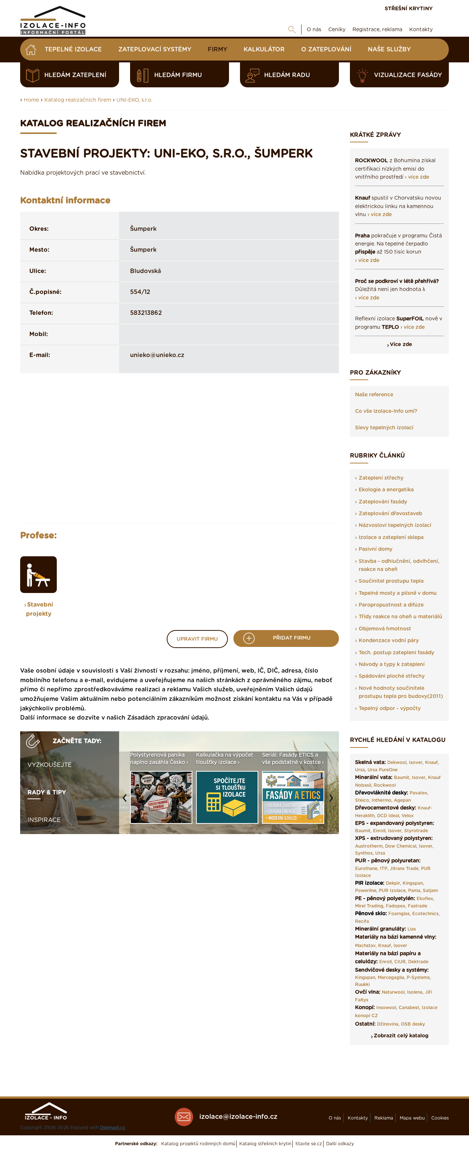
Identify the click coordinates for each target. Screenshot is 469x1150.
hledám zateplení (75, 75)
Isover (415, 762)
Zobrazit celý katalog (401, 1035)
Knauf (431, 762)
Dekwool (396, 762)
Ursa (360, 770)
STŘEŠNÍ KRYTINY (409, 8)
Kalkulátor (264, 49)
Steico (362, 800)
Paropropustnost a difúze (391, 605)
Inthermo (381, 800)
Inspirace (44, 820)
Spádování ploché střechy (392, 676)
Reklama (383, 1118)
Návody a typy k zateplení (392, 664)
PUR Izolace (392, 890)
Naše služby (389, 49)
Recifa (362, 921)
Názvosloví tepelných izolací (395, 525)
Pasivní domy (375, 549)
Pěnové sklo (370, 913)
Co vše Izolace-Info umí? (386, 411)
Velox (408, 816)
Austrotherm (369, 846)
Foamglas (399, 913)
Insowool (386, 1007)
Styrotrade (416, 831)
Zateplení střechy (381, 478)
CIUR (400, 962)
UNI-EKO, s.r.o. (134, 100)
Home (31, 100)
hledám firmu (178, 75)
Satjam (430, 890)
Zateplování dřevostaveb (390, 513)
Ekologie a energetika (386, 489)
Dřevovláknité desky (381, 793)
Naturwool (393, 992)
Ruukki (362, 984)
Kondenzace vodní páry (389, 640)
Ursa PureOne (383, 770)
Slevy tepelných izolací (384, 427)
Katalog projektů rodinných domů (198, 1144)
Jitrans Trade (404, 868)
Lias (411, 929)
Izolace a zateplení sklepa (391, 537)
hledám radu (287, 75)
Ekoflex (425, 898)
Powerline (365, 890)
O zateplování (326, 49)
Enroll (379, 831)
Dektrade (418, 962)
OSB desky (413, 1024)
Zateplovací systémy (154, 49)
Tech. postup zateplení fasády (396, 652)
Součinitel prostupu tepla (391, 581)
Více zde (401, 344)
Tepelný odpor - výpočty (390, 708)
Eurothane (366, 868)
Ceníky (337, 29)
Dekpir (393, 883)
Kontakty (421, 29)
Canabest (409, 1007)
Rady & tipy (46, 793)
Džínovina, (388, 1024)
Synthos (364, 853)
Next (333, 801)
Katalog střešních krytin (265, 1144)
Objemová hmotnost (385, 629)
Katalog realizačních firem (77, 100)
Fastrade (417, 906)
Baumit (401, 777)
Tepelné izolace (73, 49)
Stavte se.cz (308, 1144)
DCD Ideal (388, 816)
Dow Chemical (400, 846)
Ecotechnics (425, 913)
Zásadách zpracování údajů (167, 718)
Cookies (440, 1118)
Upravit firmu (197, 639)
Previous (126, 801)
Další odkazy (340, 1144)
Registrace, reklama (377, 29)
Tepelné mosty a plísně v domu (398, 593)
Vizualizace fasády (408, 75)
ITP (383, 868)
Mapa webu (412, 1118)
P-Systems (418, 977)
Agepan (402, 800)
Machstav (365, 945)
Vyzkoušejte (49, 765)
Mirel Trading (369, 906)
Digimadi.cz (112, 1127)
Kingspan (413, 883)
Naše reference (374, 394)
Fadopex (395, 906)
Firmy (217, 49)
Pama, (414, 890)
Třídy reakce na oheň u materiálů (400, 616)
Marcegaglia (391, 977)
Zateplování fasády (383, 502)
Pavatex (418, 793)
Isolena (414, 992)
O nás (314, 29)
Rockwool (385, 785)
